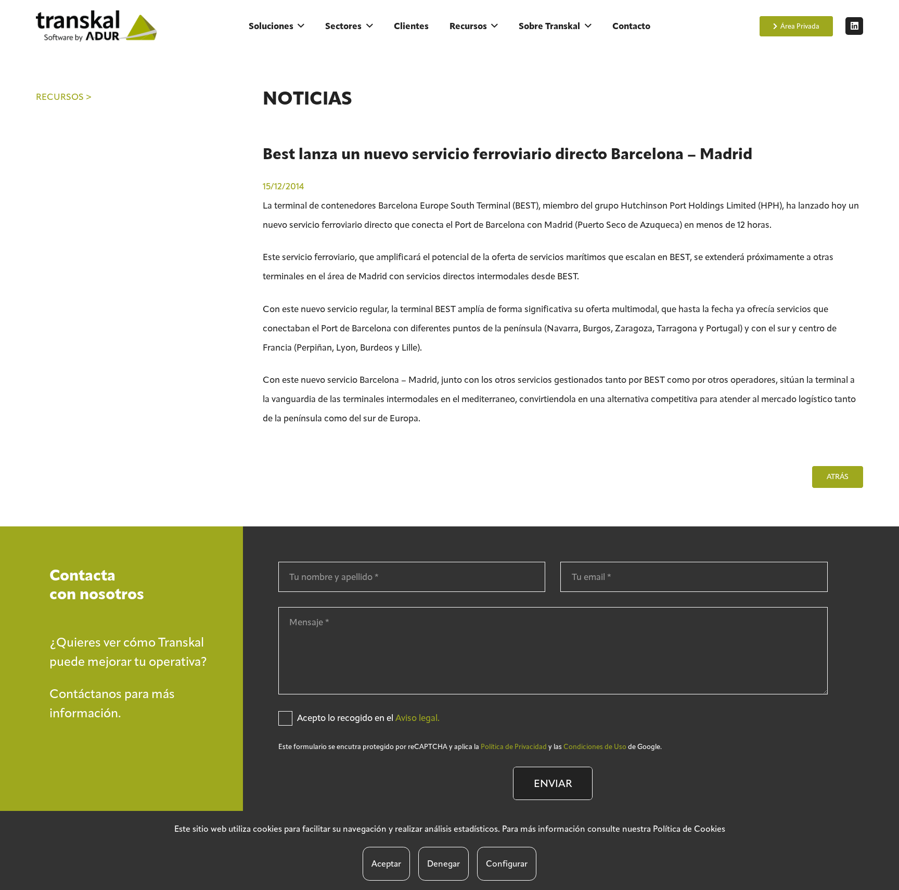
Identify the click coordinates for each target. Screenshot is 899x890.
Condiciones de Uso (594, 747)
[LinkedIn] (854, 26)
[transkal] (98, 26)
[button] (301, 26)
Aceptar (386, 864)
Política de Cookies (689, 829)
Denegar (443, 864)
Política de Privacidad (514, 747)
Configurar (507, 864)
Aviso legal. (417, 718)
